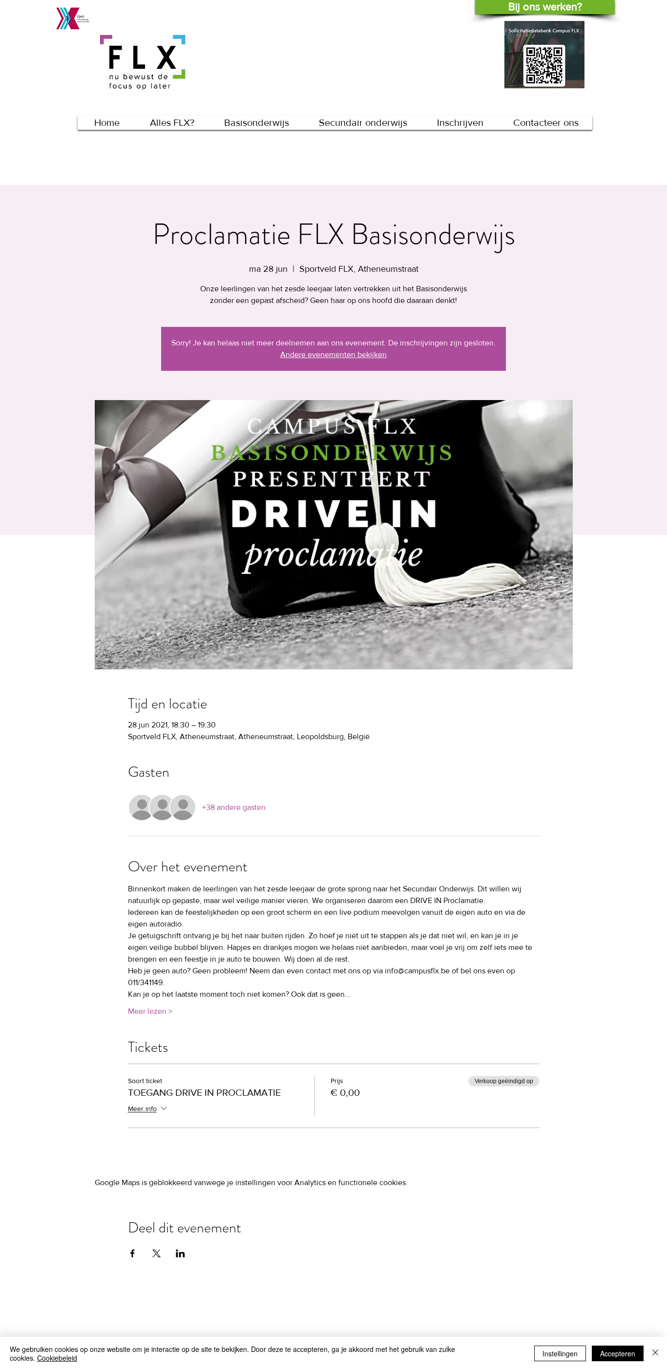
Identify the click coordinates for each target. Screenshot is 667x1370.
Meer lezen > (150, 1011)
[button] (256, 123)
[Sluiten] (655, 1353)
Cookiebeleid (57, 1358)
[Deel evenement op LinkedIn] (180, 1253)
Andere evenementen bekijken (333, 354)
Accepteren (617, 1353)
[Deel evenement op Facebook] (132, 1253)
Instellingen (560, 1353)
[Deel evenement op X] (156, 1253)
